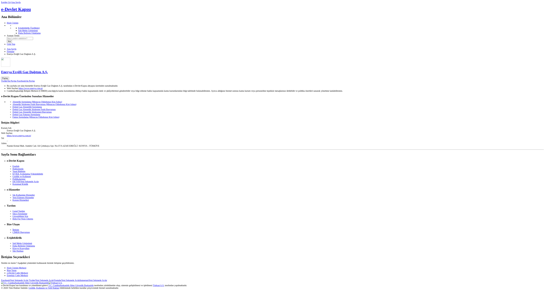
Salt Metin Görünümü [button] (22, 243)
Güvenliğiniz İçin (20, 216)
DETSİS (25, 181)
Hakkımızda (17, 169)
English (15, 166)
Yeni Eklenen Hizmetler (23, 197)
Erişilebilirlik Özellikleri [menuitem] (29, 28)
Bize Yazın (11, 270)
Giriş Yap (11, 44)
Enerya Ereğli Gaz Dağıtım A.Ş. (24, 72)
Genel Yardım (18, 211)
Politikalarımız (18, 179)
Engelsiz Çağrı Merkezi (17, 275)
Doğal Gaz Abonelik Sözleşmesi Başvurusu (32, 112)
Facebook (14, 280)
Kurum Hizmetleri (20, 200)
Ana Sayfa (16, 2)
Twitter (41, 280)
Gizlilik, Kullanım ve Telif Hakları (44, 288)
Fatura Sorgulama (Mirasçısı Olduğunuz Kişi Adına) (35, 117)
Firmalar (10, 51)
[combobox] (20, 38)
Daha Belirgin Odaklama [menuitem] (29, 33)
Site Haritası (17, 251)
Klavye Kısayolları (20, 248)
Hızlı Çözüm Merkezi (16, 268)
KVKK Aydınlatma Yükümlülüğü (27, 174)
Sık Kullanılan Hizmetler (23, 195)
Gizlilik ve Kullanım (21, 176)
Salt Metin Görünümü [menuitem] (28, 30)
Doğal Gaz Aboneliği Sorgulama (27, 107)
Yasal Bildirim (18, 171)
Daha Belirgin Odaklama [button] (23, 246)
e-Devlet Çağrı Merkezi (17, 273)
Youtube (67, 280)
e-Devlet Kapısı (16, 9)
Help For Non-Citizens (22, 219)
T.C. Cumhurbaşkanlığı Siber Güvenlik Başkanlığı (71, 285)
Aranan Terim (13, 35)
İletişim (15, 230)
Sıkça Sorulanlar (19, 213)
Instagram (93, 280)
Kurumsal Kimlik (20, 184)
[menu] (275, 29)
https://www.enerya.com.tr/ (31, 88)
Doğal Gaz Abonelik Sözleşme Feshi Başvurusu (34, 109)
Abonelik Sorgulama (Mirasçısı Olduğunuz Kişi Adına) (37, 102)
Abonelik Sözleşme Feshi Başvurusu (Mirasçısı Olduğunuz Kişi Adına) (44, 104)
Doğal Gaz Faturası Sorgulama (26, 114)
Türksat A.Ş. (158, 285)
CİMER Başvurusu (21, 232)
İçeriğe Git (6, 2)
